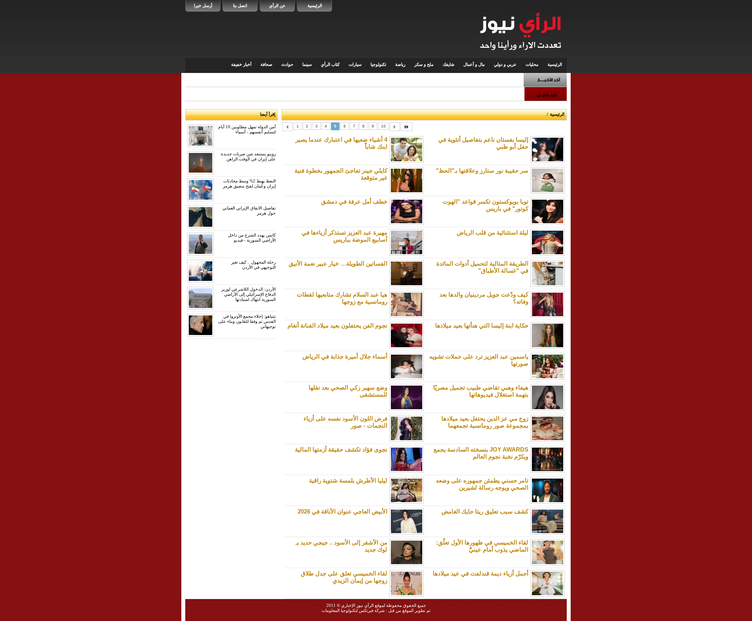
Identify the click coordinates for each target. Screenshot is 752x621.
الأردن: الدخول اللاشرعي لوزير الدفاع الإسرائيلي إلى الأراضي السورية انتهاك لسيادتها (248, 294)
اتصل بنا (240, 5)
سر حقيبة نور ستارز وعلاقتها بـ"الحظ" (482, 170)
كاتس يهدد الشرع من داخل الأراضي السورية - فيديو (252, 237)
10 (383, 126)
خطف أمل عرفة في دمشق (354, 201)
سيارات (355, 64)
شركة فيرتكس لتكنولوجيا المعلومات (353, 610)
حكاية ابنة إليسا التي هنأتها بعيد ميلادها (481, 325)
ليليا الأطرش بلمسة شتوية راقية (348, 480)
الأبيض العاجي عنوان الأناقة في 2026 (342, 511)
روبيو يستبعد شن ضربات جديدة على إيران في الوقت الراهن (248, 156)
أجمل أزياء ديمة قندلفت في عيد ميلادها (480, 573)
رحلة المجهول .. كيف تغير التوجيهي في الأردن (253, 265)
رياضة (400, 64)
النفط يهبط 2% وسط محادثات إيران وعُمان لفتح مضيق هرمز (249, 183)
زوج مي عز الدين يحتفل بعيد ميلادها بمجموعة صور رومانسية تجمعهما (484, 422)
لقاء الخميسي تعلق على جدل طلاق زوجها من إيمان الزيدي (344, 577)
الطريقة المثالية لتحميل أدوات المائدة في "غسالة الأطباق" (482, 267)
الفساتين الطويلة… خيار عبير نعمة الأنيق (338, 263)
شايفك (448, 64)
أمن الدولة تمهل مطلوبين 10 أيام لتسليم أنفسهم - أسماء (247, 129)
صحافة (266, 64)
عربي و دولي (505, 64)
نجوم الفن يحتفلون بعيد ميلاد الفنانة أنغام (337, 325)
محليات (532, 64)
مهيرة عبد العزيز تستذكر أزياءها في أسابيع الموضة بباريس (344, 236)
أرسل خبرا (203, 5)
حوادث (287, 64)
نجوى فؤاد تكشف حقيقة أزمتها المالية (341, 449)
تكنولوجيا (378, 64)
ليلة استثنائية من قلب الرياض (492, 232)
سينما (307, 64)
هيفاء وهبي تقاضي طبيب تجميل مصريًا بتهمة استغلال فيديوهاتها (480, 391)
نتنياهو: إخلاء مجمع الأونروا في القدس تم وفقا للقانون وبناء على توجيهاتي (247, 321)
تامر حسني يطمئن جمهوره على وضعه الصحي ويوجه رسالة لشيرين (482, 484)
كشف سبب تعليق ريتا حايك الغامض (484, 511)
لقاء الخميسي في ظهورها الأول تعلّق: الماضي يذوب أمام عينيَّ (482, 546)
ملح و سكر (424, 64)
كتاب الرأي (330, 64)
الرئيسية (314, 5)
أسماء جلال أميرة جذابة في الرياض (344, 356)
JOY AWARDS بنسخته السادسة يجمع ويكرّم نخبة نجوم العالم (481, 453)
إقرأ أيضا (267, 114)
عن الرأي (277, 5)
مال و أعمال (474, 64)
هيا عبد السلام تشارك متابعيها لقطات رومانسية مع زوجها (342, 298)
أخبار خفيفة (241, 64)
